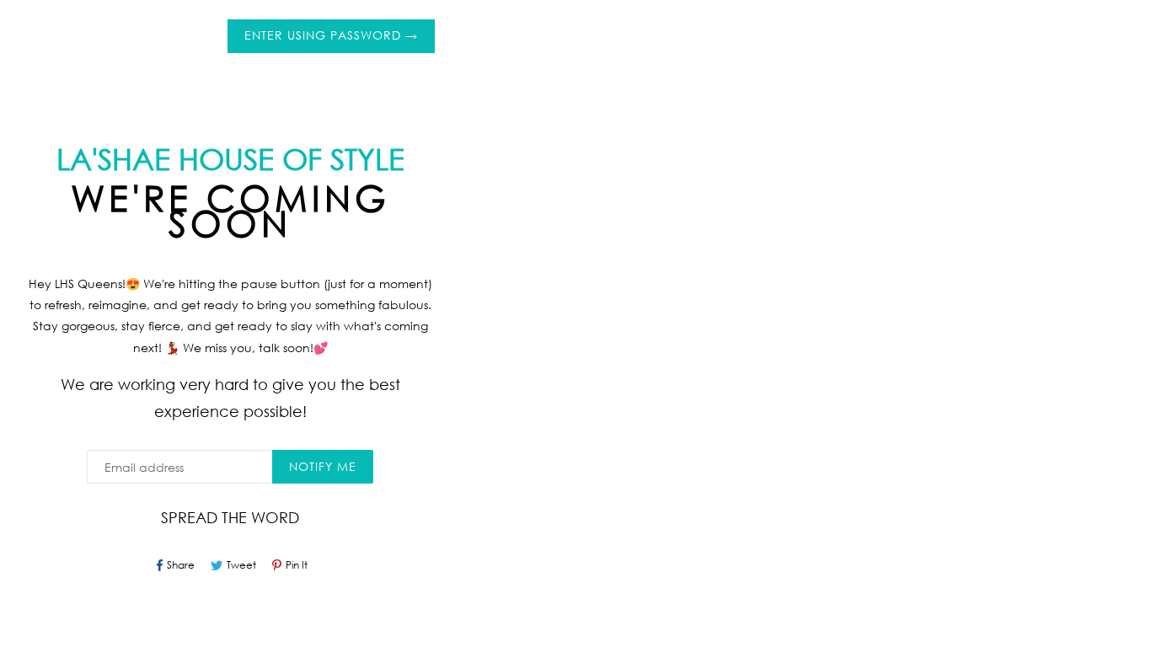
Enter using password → (331, 35)
